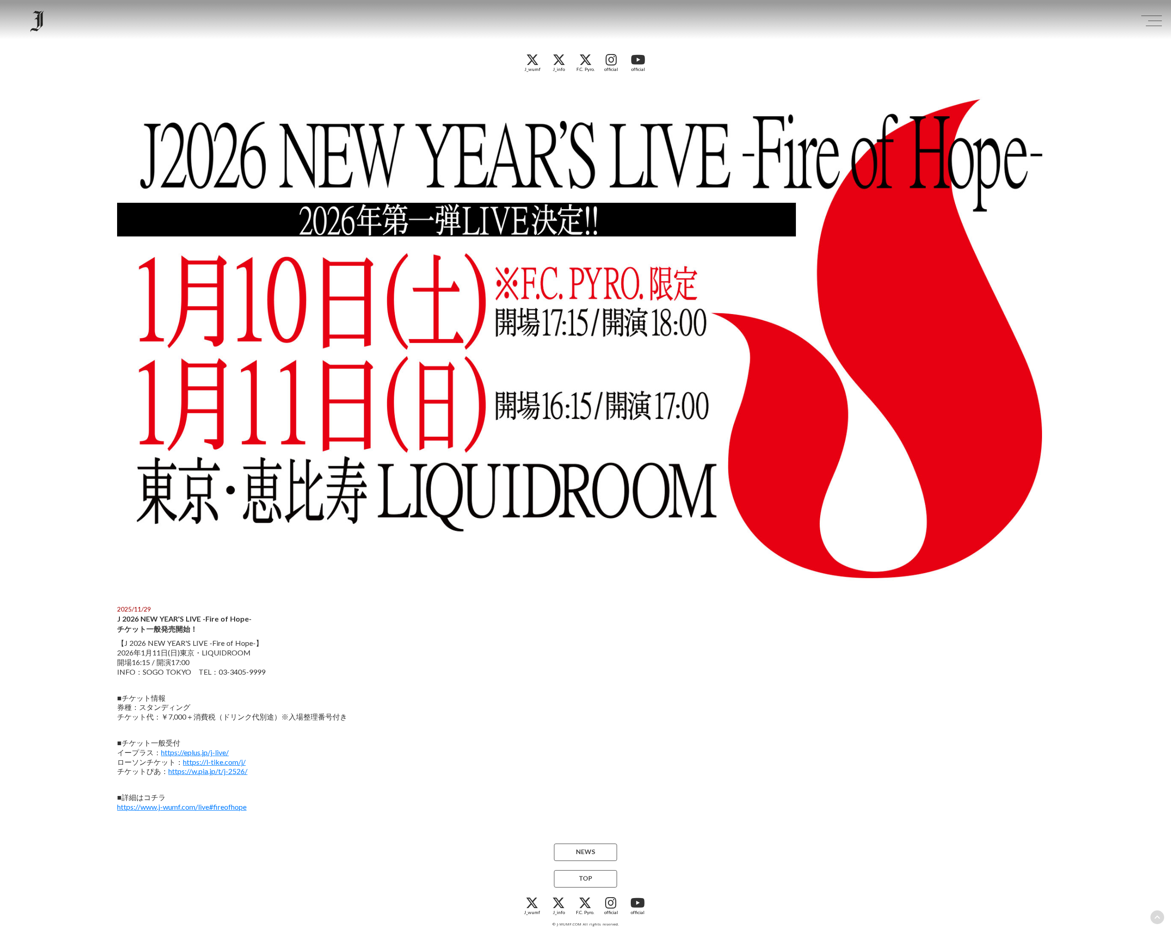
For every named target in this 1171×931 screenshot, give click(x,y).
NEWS (585, 852)
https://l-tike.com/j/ (214, 762)
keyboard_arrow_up (1157, 917)
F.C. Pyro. (585, 69)
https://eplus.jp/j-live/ (195, 752)
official (611, 69)
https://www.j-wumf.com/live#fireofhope (182, 806)
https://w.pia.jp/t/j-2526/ (207, 771)
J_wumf (532, 69)
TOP (585, 878)
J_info (559, 69)
